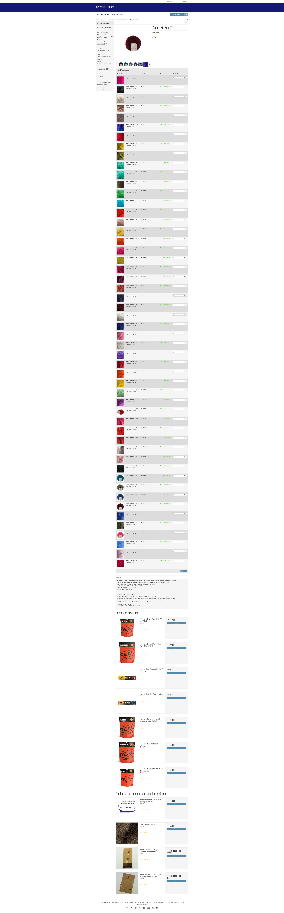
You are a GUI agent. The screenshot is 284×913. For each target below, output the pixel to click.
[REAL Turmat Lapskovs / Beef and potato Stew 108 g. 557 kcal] (127, 727)
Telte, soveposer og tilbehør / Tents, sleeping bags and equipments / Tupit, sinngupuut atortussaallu (105, 36)
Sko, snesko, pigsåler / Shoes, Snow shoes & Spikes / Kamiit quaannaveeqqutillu (104, 43)
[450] (120, 563)
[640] (120, 355)
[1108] (120, 80)
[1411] (120, 374)
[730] (120, 544)
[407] (120, 89)
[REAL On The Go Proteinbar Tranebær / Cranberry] (127, 677)
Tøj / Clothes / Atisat (101, 39)
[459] (120, 364)
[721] (120, 279)
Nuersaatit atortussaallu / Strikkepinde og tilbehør (104, 69)
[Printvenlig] (187, 19)
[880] (120, 468)
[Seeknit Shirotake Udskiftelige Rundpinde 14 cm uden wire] (127, 858)
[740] (120, 516)
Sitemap (182, 902)
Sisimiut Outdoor (105, 7)
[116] (120, 232)
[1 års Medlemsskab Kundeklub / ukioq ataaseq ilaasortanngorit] (127, 808)
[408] (120, 317)
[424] (120, 535)
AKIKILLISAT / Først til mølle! (103, 86)
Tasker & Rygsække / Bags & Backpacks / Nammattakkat (103, 32)
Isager (101, 74)
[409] (120, 213)
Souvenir (99, 61)
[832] (120, 326)
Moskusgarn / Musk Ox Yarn (104, 66)
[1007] (120, 288)
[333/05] (120, 137)
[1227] (120, 269)
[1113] (120, 402)
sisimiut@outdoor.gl (160, 902)
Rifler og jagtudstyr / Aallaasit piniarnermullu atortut (103, 51)
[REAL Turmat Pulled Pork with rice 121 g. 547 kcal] (127, 628)
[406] (120, 99)
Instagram (145, 904)
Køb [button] (185, 571)
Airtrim (98, 54)
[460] (120, 431)
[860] (120, 184)
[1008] (120, 412)
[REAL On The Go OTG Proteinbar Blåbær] (127, 702)
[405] (120, 108)
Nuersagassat (101, 71)
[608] (120, 118)
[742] (120, 165)
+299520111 (148, 902)
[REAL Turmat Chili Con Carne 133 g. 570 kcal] (127, 752)
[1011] (120, 421)
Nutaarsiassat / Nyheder (102, 84)
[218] (120, 241)
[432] (120, 250)
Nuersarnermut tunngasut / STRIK (104, 63)
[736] (120, 478)
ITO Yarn (101, 78)
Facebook (139, 904)
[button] (185, 22)
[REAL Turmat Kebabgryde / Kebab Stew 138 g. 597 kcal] (127, 777)
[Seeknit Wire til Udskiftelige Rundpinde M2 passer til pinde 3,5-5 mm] (127, 883)
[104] (120, 345)
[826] (120, 393)
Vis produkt (176, 623)
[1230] (120, 554)
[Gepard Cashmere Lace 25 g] (127, 833)
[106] (120, 222)
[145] (120, 307)
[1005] (120, 156)
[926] (120, 146)
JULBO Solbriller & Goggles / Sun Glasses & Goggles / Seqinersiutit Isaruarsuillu (104, 58)
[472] (120, 506)
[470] (120, 525)
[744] (120, 175)
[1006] (120, 440)
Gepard (101, 76)
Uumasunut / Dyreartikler (102, 89)
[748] (120, 497)
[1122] (120, 127)
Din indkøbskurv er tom (177, 14)
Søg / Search (185, 1)
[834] (120, 383)
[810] (120, 260)
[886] (120, 487)
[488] (120, 336)
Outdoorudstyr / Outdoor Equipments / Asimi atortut (104, 48)
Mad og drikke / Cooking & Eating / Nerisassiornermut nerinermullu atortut (105, 28)
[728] (120, 203)
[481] (120, 450)
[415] (120, 298)
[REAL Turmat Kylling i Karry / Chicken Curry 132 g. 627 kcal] (127, 653)
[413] (120, 459)
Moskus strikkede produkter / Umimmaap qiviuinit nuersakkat (105, 81)
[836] (120, 194)
